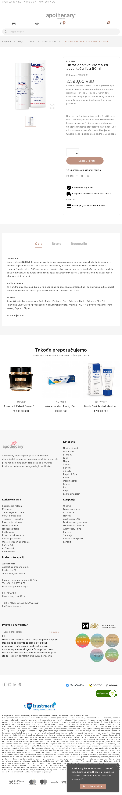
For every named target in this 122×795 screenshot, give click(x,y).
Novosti (67, 515)
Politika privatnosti (11, 538)
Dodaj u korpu (86, 160)
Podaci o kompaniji (73, 538)
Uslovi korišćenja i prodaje (16, 542)
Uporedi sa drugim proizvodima (85, 170)
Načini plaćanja (10, 525)
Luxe (65, 458)
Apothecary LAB (71, 519)
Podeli (77, 176)
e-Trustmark (8, 548)
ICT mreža (68, 512)
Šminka (67, 464)
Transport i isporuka (12, 519)
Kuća (65, 490)
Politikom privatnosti (19, 656)
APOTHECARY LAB (47, 2)
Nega (66, 461)
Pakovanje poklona (12, 522)
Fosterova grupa (71, 509)
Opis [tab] (38, 244)
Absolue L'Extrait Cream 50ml (21, 406)
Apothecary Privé (72, 528)
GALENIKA (61, 402)
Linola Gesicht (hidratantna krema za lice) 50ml (101, 406)
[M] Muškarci (70, 481)
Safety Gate (8, 545)
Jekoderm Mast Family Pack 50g (61, 406)
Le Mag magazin (71, 494)
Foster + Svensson (59, 716)
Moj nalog (7, 509)
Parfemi (67, 467)
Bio (65, 487)
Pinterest (88, 176)
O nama (67, 506)
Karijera (67, 532)
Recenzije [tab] (79, 244)
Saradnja (67, 535)
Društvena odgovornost (75, 522)
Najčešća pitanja (10, 528)
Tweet (82, 176)
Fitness (66, 484)
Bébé (66, 477)
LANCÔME (21, 402)
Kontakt (67, 542)
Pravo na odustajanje (13, 535)
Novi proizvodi (70, 448)
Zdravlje (67, 471)
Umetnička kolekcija (73, 525)
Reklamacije (8, 532)
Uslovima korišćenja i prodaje (38, 772)
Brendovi (68, 454)
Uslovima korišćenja (41, 656)
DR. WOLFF (101, 402)
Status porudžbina (11, 515)
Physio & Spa (70, 474)
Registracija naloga (12, 506)
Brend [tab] (56, 244)
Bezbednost (8, 551)
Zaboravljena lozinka (13, 512)
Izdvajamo (68, 451)
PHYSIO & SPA (30, 2)
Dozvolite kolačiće (93, 786)
